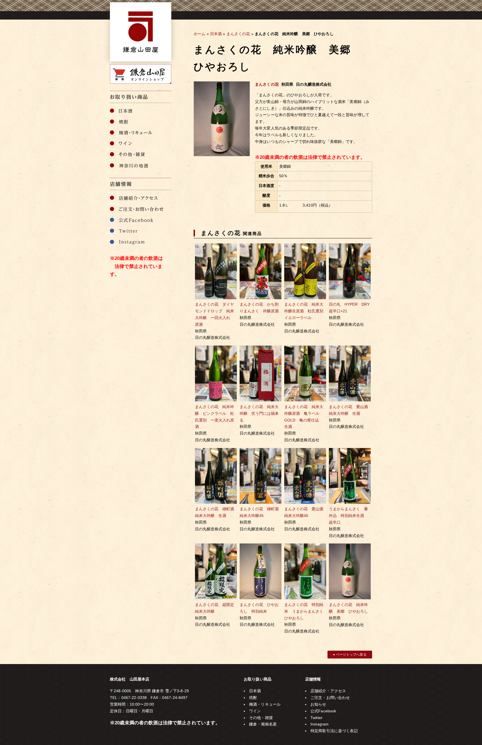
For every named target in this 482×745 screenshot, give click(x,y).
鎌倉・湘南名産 (263, 724)
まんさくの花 (238, 34)
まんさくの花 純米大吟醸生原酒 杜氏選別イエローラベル (303, 311)
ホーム (199, 34)
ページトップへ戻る (350, 655)
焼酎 (253, 697)
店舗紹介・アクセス (328, 691)
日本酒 (216, 34)
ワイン (255, 711)
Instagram (319, 724)
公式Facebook (323, 711)
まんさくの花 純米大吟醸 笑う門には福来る (259, 413)
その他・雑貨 (261, 717)
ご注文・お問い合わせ (330, 697)
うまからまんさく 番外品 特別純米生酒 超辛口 (348, 515)
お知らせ (318, 704)
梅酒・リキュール (265, 704)
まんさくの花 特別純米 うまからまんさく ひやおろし (305, 611)
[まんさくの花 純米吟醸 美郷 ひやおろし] (222, 155)
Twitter (316, 717)
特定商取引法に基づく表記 (334, 731)
